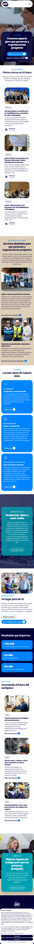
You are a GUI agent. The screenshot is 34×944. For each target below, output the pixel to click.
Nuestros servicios (15, 54)
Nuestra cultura (9, 617)
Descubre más (17, 550)
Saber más (8, 409)
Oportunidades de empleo (12, 622)
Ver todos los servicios (9, 315)
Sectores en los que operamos (12, 361)
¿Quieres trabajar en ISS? (15, 58)
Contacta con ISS (17, 888)
